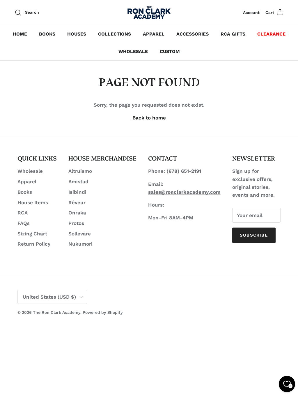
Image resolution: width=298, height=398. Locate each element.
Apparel (26, 181)
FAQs (23, 223)
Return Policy (33, 244)
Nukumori (80, 244)
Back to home (149, 118)
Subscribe (254, 235)
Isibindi (77, 192)
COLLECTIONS (114, 34)
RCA (22, 213)
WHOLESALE (133, 51)
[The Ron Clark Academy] (149, 12)
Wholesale (30, 171)
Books (24, 192)
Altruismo (80, 171)
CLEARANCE (271, 34)
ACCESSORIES (192, 34)
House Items (32, 202)
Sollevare (79, 234)
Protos (76, 223)
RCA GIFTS (233, 34)
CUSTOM (170, 51)
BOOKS (47, 34)
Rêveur (77, 202)
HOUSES (76, 34)
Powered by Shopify (103, 312)
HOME (20, 34)
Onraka (77, 213)
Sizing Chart (32, 234)
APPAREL (153, 34)
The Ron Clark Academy (56, 312)
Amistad (78, 181)
